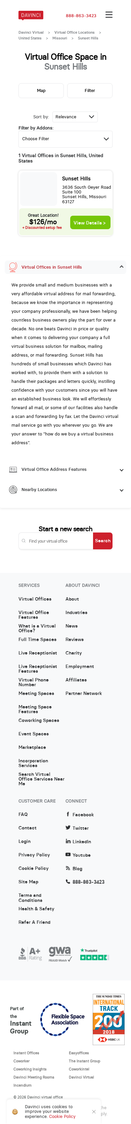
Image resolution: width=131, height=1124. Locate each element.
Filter (90, 90)
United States (30, 38)
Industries (76, 612)
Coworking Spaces (38, 720)
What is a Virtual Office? (37, 629)
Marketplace (32, 747)
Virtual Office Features (33, 615)
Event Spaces (33, 734)
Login (24, 841)
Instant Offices (26, 1053)
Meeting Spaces (36, 693)
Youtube (82, 855)
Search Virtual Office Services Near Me (41, 777)
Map (41, 90)
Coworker (21, 1061)
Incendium (22, 1085)
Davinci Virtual (31, 32)
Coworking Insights (30, 1069)
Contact (27, 828)
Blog (77, 869)
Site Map (28, 882)
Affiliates (76, 680)
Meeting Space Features (35, 709)
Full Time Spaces (37, 639)
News (72, 626)
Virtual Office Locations (74, 32)
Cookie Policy (33, 868)
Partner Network (84, 693)
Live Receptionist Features (37, 669)
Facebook (83, 815)
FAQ (23, 814)
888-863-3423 (81, 15)
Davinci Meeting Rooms (33, 1077)
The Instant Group (84, 1061)
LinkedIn (82, 842)
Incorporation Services (33, 763)
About (72, 599)
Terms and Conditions (30, 898)
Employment (80, 666)
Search (103, 541)
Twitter (81, 828)
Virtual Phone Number (33, 682)
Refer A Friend (34, 922)
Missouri (59, 38)
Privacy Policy (34, 855)
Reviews (75, 639)
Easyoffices (79, 1053)
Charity (74, 653)
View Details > (89, 223)
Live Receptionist (37, 653)
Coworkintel (79, 1069)
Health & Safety (36, 909)
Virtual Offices (34, 599)
